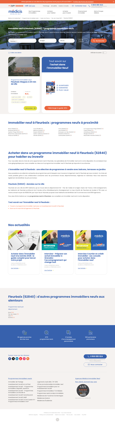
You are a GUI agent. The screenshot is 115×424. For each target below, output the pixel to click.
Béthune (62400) (38, 130)
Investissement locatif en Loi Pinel (19, 384)
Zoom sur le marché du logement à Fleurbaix (24, 208)
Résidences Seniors (43, 398)
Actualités (54, 6)
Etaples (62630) (37, 132)
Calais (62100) (87, 130)
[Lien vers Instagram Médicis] (24, 358)
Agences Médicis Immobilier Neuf (87, 379)
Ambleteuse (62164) (89, 132)
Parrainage (46, 6)
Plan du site (69, 414)
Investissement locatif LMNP (17, 397)
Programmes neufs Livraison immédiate (50, 393)
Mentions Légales (33, 414)
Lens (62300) (62, 130)
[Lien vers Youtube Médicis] (20, 358)
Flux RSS (84, 414)
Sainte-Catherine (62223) (40, 134)
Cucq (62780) (37, 128)
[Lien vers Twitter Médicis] (13, 358)
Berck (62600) (12, 128)
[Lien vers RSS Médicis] (27, 358)
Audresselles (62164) (64, 135)
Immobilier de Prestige (15, 382)
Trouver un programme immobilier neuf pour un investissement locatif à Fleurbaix (37, 206)
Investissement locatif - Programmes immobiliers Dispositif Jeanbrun (20, 387)
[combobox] (22, 41)
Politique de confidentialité (46, 414)
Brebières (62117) (63, 134)
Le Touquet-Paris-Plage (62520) (92, 128)
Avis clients (77, 414)
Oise (10, 316)
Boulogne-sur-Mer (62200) (66, 132)
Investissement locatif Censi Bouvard (20, 395)
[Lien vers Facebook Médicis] (9, 358)
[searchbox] (18, 41)
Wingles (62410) (88, 134)
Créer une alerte (15, 53)
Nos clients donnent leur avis (86, 382)
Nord (11, 312)
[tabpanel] (24, 252)
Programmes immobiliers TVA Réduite (49, 391)
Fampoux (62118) (12, 135)
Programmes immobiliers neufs (20, 379)
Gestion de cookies (60, 414)
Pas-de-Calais (13, 314)
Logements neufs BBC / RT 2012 (47, 382)
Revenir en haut (57, 419)
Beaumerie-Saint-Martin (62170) (17, 134)
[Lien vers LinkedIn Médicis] (16, 358)
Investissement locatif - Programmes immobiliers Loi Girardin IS (20, 391)
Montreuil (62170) (13, 130)
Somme (11, 317)
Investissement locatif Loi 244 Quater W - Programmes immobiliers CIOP (22, 400)
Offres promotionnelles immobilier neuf (50, 384)
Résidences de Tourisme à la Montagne (50, 396)
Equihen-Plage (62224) (14, 132)
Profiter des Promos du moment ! (83, 2)
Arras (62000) (62, 128)
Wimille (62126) (37, 135)
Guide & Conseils (64, 6)
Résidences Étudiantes (44, 401)
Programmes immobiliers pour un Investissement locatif (48, 387)
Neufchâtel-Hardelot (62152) (91, 135)
